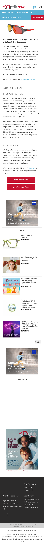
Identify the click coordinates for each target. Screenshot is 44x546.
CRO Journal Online (9, 504)
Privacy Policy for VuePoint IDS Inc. (23, 526)
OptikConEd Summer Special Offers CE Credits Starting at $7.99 (29, 281)
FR (34, 7)
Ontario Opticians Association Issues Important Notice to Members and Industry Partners (29, 303)
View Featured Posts (21, 187)
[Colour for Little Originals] (11, 243)
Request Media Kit (30, 507)
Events (32, 12)
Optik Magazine (8, 501)
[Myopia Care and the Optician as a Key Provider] (11, 265)
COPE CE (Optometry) (31, 499)
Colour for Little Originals (27, 236)
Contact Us (27, 490)
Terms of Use (33, 524)
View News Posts (21, 180)
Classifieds (10, 12)
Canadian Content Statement (18, 524)
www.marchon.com (28, 79)
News (4, 12)
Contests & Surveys (21, 12)
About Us (27, 487)
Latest (22, 230)
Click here (32, 168)
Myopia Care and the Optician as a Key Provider (29, 259)
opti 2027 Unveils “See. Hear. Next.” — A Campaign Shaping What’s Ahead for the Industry (29, 324)
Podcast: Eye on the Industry (11, 17)
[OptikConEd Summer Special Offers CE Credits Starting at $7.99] (11, 286)
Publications (36, 18)
